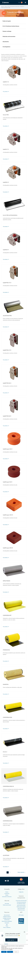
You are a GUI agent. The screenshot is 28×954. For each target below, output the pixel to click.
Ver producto (5, 91)
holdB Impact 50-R (7, 482)
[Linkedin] (8, 881)
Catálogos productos (7, 916)
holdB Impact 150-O (8, 515)
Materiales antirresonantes (9, 36)
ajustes (10, 949)
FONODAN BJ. (6, 650)
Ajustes (16, 951)
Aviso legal (7, 903)
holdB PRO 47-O (7, 282)
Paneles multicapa (7, 31)
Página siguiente (21, 872)
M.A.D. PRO (6, 115)
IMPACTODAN (6, 581)
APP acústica (21, 915)
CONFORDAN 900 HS (8, 786)
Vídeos (7, 926)
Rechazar (10, 951)
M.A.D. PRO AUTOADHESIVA (10, 215)
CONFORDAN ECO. (7, 821)
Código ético (21, 892)
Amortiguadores (6, 46)
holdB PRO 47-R (7, 350)
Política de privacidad (7, 905)
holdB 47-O (6, 82)
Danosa (6, 892)
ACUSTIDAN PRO (7, 315)
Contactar (6, 944)
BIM (7, 924)
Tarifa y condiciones (6, 927)
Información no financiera (7, 896)
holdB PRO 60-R (7, 416)
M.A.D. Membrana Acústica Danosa (11, 26)
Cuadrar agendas (10, 940)
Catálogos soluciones (7, 918)
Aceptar (4, 951)
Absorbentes (6, 41)
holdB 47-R (6, 149)
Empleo (6, 895)
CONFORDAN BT (7, 615)
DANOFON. (6, 684)
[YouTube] (6, 881)
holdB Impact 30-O (7, 449)
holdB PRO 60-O (7, 383)
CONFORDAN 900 (7, 717)
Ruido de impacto (7, 21)
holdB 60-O (6, 182)
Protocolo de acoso (21, 910)
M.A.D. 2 (5, 752)
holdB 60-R (6, 249)
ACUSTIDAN (6, 855)
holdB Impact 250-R (8, 548)
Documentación (7, 915)
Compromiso (6, 893)
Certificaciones (7, 919)
